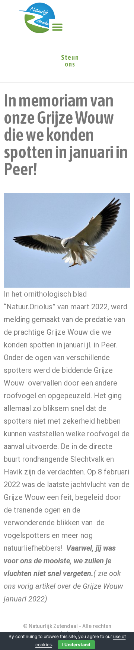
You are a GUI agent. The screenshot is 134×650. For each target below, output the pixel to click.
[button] (57, 27)
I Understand (76, 644)
